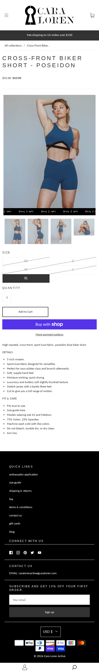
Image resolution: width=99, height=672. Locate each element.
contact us (15, 515)
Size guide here (16, 410)
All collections (13, 45)
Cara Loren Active (54, 656)
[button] (51, 632)
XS (26, 261)
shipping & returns (20, 490)
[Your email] (49, 600)
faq (11, 499)
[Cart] (92, 15)
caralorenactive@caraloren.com (38, 573)
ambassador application (23, 474)
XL (26, 278)
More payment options (49, 334)
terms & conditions (20, 507)
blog (12, 531)
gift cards (14, 523)
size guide (15, 482)
